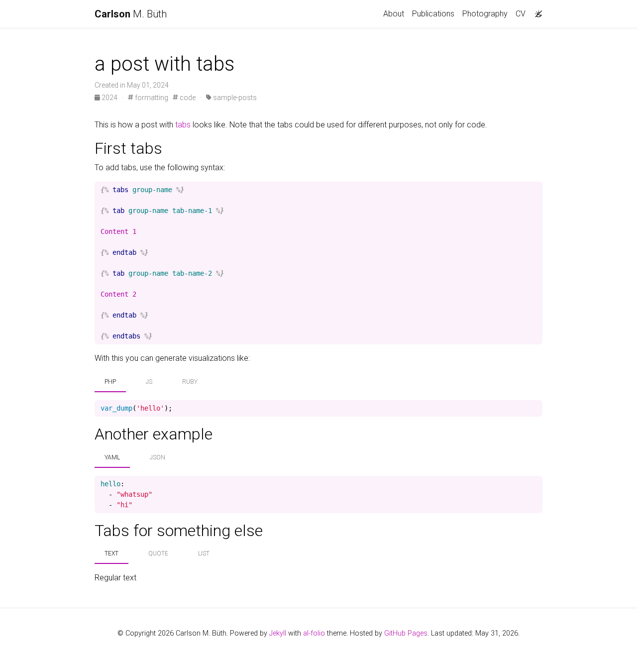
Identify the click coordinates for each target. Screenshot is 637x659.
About (393, 13)
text (111, 553)
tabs (183, 124)
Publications (433, 13)
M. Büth (131, 14)
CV (521, 13)
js (149, 381)
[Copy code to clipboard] (535, 190)
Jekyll (277, 633)
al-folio (314, 633)
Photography (485, 13)
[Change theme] (536, 11)
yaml (112, 457)
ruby (190, 381)
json (157, 457)
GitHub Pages (405, 633)
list (204, 553)
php (110, 381)
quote (158, 553)
